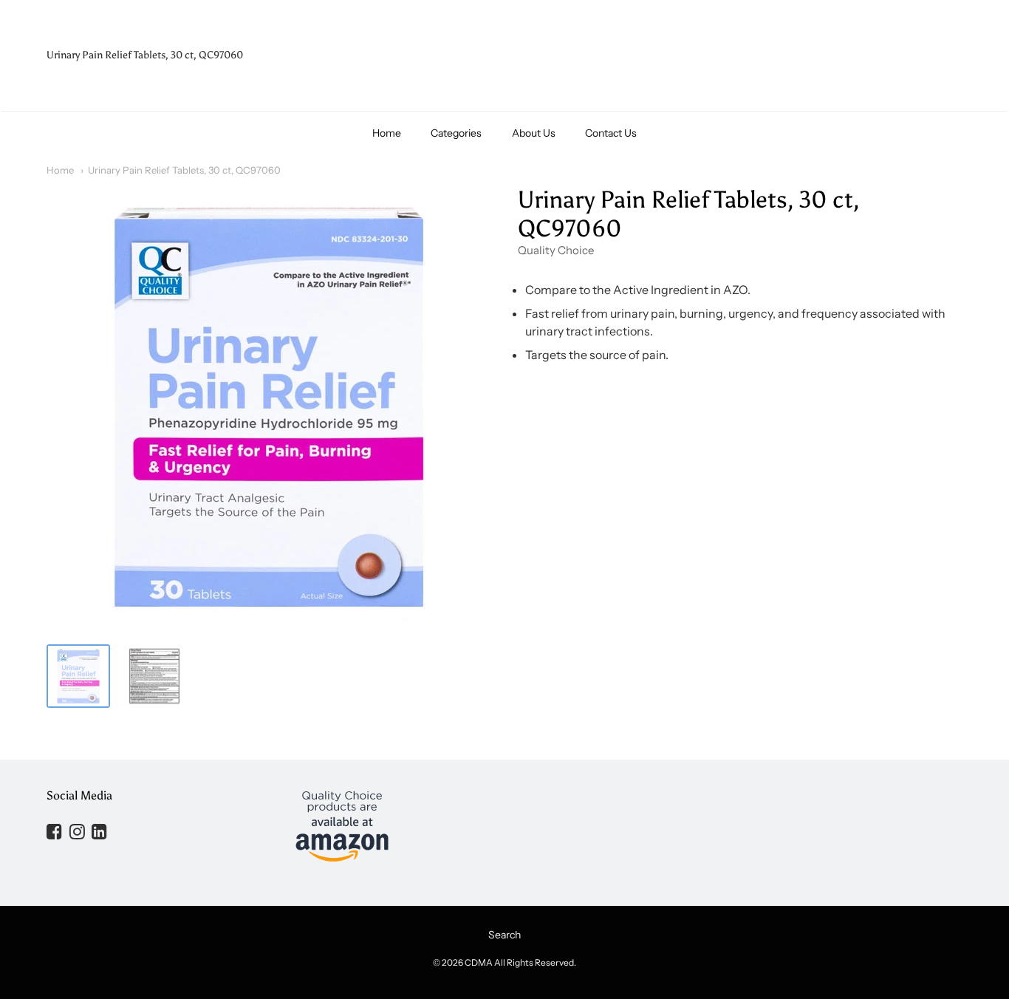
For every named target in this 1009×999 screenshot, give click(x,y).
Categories (456, 133)
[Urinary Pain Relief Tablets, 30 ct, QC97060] (78, 676)
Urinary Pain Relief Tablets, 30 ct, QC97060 (184, 170)
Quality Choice (556, 250)
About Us (533, 133)
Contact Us (611, 133)
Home (386, 133)
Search (504, 934)
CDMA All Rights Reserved (519, 962)
